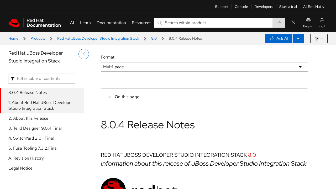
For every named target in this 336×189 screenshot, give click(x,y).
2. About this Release (28, 118)
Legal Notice (20, 168)
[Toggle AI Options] (298, 38)
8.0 (154, 38)
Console (241, 6)
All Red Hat (312, 6)
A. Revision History (26, 158)
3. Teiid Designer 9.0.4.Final (35, 128)
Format (107, 57)
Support (221, 6)
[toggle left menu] (83, 54)
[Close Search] (293, 22)
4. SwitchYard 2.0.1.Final (31, 138)
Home (13, 38)
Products (37, 38)
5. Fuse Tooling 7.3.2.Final (32, 148)
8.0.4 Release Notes (27, 92)
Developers (263, 6)
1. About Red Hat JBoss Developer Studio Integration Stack (40, 105)
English (308, 26)
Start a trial (288, 6)
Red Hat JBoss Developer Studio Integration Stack (98, 38)
